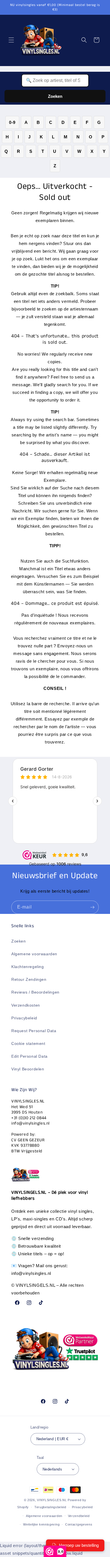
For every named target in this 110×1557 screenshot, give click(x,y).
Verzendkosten (25, 1005)
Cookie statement (28, 1043)
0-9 (12, 122)
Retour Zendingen (29, 979)
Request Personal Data (33, 1030)
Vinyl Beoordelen (27, 1069)
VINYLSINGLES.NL (52, 1500)
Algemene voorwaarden (34, 954)
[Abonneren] (92, 907)
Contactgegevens (79, 1524)
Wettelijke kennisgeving (41, 1524)
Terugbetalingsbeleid (50, 1507)
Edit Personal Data (29, 1056)
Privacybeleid (24, 1018)
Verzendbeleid (79, 1516)
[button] (11, 40)
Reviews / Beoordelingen (35, 992)
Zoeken (55, 96)
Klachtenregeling (27, 966)
